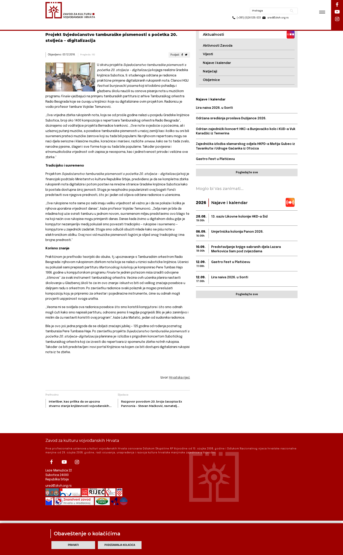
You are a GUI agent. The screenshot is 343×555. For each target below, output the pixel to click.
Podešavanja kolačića (119, 545)
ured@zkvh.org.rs (58, 486)
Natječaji (210, 71)
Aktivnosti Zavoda (217, 45)
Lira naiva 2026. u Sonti (214, 108)
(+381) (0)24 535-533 (233, 12)
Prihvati (73, 545)
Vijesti (208, 54)
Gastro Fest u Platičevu (215, 159)
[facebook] (51, 462)
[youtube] (64, 462)
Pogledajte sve (247, 172)
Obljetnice (211, 80)
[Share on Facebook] (182, 55)
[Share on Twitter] (186, 55)
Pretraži (276, 5)
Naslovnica (52, 21)
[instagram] (77, 462)
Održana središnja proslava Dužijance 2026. (231, 118)
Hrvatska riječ (179, 377)
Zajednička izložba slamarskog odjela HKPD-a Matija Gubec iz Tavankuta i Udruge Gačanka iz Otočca (245, 146)
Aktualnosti (71, 21)
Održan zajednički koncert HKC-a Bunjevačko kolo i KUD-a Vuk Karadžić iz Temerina (245, 131)
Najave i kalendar (217, 63)
